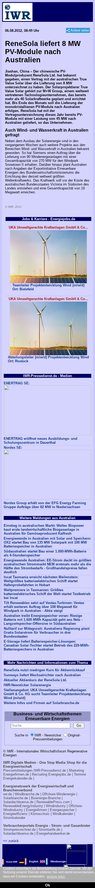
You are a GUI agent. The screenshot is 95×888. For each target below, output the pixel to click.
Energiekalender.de (17, 778)
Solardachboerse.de (18, 802)
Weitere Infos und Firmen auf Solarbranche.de (41, 703)
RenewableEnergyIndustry (23, 806)
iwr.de (7, 794)
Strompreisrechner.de (19, 830)
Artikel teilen (79, 30)
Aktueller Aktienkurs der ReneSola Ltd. (35, 680)
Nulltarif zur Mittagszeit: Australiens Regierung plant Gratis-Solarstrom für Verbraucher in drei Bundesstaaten (46, 632)
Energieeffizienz (15, 814)
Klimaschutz (40, 814)
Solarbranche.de (15, 798)
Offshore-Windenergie (58, 794)
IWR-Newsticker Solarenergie (27, 685)
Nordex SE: (13, 448)
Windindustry (56, 806)
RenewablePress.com (53, 802)
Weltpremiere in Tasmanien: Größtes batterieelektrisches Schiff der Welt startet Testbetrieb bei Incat (47, 594)
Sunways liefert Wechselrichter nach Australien (42, 675)
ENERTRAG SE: (17, 383)
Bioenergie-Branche (46, 798)
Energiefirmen (36, 810)
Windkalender (63, 814)
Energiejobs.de (59, 774)
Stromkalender (14, 818)
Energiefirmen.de (16, 774)
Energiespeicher (62, 810)
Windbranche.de (27, 794)
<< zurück (11, 841)
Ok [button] (47, 885)
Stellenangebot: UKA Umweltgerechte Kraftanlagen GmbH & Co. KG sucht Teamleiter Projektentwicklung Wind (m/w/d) (47, 694)
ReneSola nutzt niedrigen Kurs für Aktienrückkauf (44, 670)
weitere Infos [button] (56, 877)
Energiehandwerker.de (53, 833)
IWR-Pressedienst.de (50, 770)
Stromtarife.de (49, 830)
